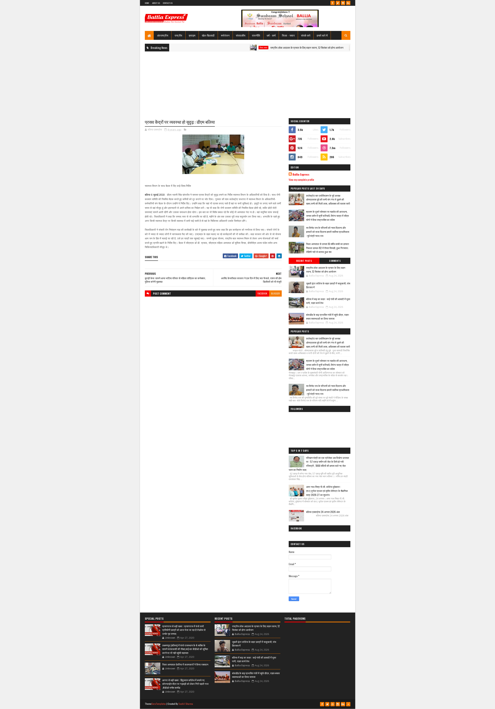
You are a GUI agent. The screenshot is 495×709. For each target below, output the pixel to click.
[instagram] (343, 3)
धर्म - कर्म (271, 35)
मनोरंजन (225, 35)
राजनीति (256, 35)
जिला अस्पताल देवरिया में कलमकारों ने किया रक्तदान (185, 664)
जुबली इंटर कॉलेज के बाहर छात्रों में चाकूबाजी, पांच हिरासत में (328, 285)
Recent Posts (304, 260)
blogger (275, 293)
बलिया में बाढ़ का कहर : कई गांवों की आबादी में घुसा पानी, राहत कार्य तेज (328, 301)
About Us (156, 3)
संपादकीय (241, 35)
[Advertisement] (247, 82)
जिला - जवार (288, 35)
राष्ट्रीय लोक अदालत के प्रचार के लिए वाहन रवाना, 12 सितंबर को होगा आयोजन (289, 47)
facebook (262, 293)
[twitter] (338, 3)
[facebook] (332, 3)
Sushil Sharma (185, 703)
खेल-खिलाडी (208, 35)
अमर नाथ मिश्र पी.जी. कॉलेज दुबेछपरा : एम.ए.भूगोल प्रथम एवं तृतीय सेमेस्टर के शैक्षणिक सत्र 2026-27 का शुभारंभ (327, 491)
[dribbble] (332, 704)
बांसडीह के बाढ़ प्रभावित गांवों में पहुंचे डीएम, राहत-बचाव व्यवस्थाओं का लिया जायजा (327, 316)
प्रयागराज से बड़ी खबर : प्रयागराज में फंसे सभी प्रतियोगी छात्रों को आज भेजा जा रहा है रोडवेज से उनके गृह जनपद (184, 630)
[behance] (348, 3)
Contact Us (167, 3)
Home (147, 3)
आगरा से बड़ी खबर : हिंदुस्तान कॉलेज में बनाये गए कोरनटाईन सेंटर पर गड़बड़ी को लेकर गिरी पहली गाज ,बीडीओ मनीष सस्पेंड (185, 683)
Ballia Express (301, 174)
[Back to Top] (348, 704)
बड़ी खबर (345, 47)
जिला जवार (246, 47)
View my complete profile (301, 179)
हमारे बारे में (322, 35)
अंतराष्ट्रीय (162, 35)
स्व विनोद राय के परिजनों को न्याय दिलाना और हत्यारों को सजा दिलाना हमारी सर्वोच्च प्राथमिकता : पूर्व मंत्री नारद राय (327, 232)
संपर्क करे (305, 35)
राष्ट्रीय (178, 35)
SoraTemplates (158, 703)
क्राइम (192, 35)
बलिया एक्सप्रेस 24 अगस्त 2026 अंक (323, 512)
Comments (335, 260)
